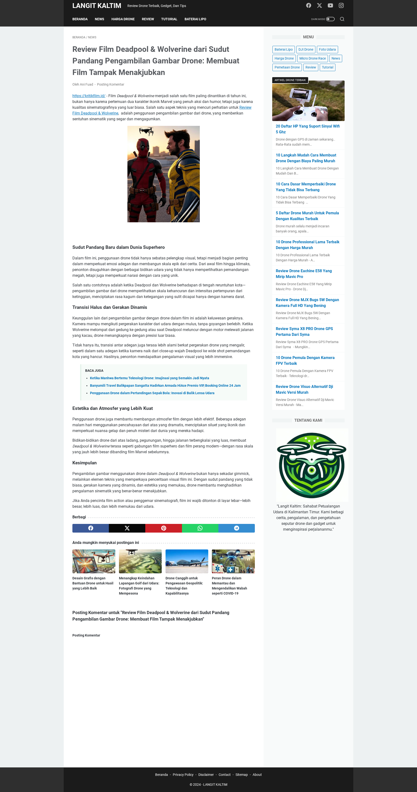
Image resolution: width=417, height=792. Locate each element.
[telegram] (236, 528)
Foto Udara (327, 49)
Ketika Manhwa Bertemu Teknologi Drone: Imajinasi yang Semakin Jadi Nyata (149, 378)
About (257, 775)
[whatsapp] (200, 528)
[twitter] (319, 6)
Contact (225, 775)
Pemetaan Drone (287, 67)
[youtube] (330, 6)
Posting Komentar (110, 84)
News (99, 19)
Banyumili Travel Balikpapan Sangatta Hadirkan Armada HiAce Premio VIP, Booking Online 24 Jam (165, 386)
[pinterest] (163, 528)
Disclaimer (206, 775)
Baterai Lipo (195, 19)
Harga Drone (123, 19)
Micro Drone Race (312, 58)
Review (148, 19)
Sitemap (242, 775)
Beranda (80, 19)
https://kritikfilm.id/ (88, 96)
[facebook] (308, 6)
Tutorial (169, 19)
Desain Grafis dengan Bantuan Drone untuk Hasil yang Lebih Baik (92, 583)
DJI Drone (306, 49)
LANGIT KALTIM (96, 6)
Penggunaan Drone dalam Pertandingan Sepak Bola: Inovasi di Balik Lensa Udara (152, 393)
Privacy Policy (183, 775)
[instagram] (341, 6)
